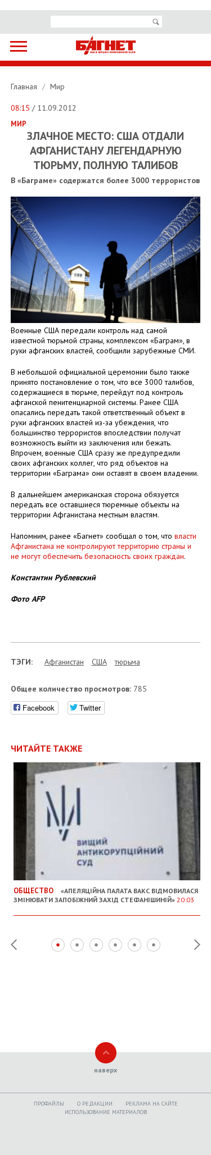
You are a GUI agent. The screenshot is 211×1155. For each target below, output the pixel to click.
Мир (57, 86)
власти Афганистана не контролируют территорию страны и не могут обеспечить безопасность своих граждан (103, 546)
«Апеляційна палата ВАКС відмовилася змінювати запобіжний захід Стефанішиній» (106, 895)
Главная (25, 86)
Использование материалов (106, 1112)
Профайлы (49, 1103)
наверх (105, 1070)
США (99, 662)
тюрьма (127, 662)
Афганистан (64, 662)
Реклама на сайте (151, 1103)
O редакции (95, 1103)
